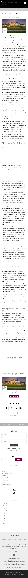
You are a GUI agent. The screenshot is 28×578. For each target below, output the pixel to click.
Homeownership (5, 475)
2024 (5, 508)
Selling (16, 412)
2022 (5, 513)
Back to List (13, 396)
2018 (5, 523)
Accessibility (14, 567)
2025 (5, 505)
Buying (6, 412)
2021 (5, 516)
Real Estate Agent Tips (6, 477)
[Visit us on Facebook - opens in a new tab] (14, 493)
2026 (5, 503)
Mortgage (4, 482)
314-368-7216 (16, 551)
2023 (5, 510)
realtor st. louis (5, 480)
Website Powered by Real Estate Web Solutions (14, 572)
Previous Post (7, 424)
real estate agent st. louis (7, 473)
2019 (5, 521)
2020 (5, 518)
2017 (5, 526)
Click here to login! (14, 450)
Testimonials (14, 535)
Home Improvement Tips (6, 484)
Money (3, 478)
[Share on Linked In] (21, 408)
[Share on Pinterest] (16, 408)
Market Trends (13, 415)
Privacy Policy (9, 567)
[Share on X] (11, 408)
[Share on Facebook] (6, 408)
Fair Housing (19, 567)
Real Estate (21, 412)
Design (11, 412)
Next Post (22, 424)
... (17, 415)
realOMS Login (14, 575)
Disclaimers (24, 574)
